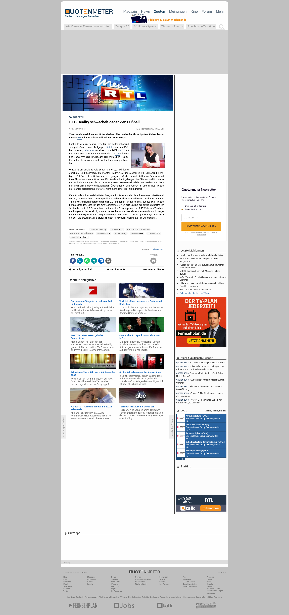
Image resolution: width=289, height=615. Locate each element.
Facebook (67, 589)
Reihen (90, 582)
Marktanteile (140, 582)
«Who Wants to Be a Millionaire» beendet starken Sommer (203, 278)
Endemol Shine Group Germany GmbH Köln (203, 418)
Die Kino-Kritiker (189, 582)
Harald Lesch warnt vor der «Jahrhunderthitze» (202, 255)
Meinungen (178, 11)
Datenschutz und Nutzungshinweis (213, 587)
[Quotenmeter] (89, 13)
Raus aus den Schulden (138, 229)
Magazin (130, 11)
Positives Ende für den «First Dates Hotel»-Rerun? (199, 374)
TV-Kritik (162, 582)
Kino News (71, 597)
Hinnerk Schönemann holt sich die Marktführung (199, 388)
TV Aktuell (79, 597)
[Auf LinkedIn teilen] (101, 261)
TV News (123, 597)
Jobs (209, 582)
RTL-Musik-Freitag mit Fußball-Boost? (201, 362)
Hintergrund (91, 579)
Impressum (211, 593)
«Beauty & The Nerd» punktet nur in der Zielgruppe (199, 394)
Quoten (159, 11)
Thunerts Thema (172, 26)
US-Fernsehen (116, 591)
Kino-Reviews (164, 584)
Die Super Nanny (98, 229)
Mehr (220, 11)
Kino (194, 11)
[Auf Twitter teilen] (79, 261)
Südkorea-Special (145, 26)
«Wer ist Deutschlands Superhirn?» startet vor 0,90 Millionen (199, 401)
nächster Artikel (152, 269)
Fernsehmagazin (91, 597)
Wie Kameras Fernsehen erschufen (88, 26)
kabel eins (88, 150)
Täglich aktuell (141, 584)
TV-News (114, 579)
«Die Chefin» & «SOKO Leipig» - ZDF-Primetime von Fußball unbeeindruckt (200, 368)
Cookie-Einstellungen (215, 591)
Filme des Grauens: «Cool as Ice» (195, 289)
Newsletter (67, 582)
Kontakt (210, 584)
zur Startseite (117, 269)
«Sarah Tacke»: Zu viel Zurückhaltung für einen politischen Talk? (202, 266)
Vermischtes (115, 582)
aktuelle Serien (176, 597)
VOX (122, 150)
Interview (90, 584)
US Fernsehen (114, 597)
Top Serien (218, 597)
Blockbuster (154, 597)
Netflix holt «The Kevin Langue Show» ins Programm (199, 260)
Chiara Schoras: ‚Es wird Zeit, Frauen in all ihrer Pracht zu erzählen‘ (202, 284)
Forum (207, 11)
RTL (79, 137)
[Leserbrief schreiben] (153, 261)
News (145, 11)
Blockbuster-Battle (190, 586)
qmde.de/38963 (157, 249)
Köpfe (113, 589)
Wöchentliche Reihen (143, 579)
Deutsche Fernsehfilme (204, 597)
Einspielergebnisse (190, 584)
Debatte (162, 579)
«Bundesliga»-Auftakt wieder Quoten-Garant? (200, 381)
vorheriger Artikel (81, 269)
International (116, 586)
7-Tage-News (68, 586)
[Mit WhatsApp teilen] (87, 261)
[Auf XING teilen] (94, 261)
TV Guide (145, 597)
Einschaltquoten (134, 597)
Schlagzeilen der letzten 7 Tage (195, 292)
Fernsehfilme (165, 597)
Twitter (66, 591)
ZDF (117, 153)
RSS (65, 579)
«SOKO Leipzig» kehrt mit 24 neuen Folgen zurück (200, 272)
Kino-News (187, 579)
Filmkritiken (103, 597)
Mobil (65, 584)
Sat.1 (109, 147)
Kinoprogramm (189, 597)
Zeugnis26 (122, 26)
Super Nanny (120, 233)
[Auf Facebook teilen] (72, 261)
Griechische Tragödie (201, 26)
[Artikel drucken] (108, 261)
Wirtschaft (115, 584)
